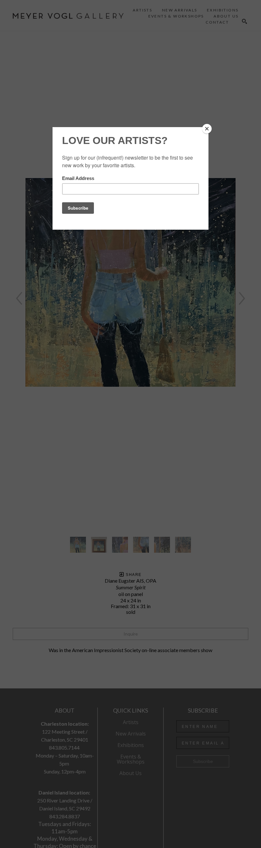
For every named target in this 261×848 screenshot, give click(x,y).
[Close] (207, 128)
